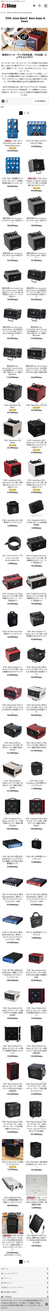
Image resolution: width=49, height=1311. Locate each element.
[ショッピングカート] (34, 6)
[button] (39, 6)
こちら (5, 1308)
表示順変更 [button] (41, 101)
